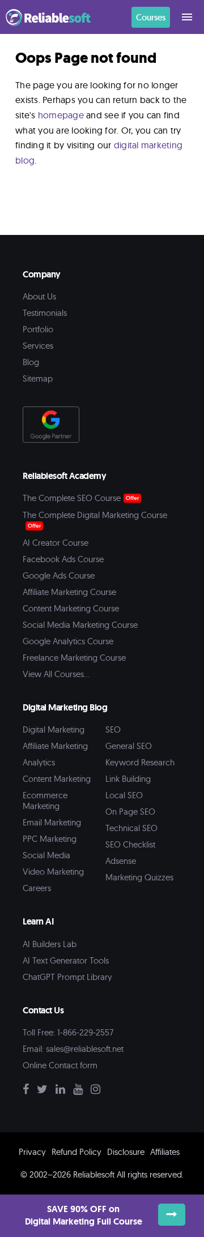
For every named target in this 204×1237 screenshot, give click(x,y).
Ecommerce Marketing (45, 800)
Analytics (39, 762)
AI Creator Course (55, 542)
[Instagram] (98, 1090)
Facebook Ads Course (63, 559)
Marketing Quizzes (139, 877)
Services (38, 345)
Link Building (128, 778)
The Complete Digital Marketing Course (95, 515)
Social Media (46, 855)
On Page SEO (130, 811)
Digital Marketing (53, 729)
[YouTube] (80, 1090)
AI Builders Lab (49, 944)
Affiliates (165, 1151)
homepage (61, 115)
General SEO (128, 746)
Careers (37, 888)
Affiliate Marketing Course (69, 592)
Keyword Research (140, 762)
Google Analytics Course (68, 641)
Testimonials (45, 312)
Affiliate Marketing (55, 746)
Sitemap (38, 378)
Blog (31, 362)
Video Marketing (53, 871)
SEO (113, 729)
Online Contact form (60, 1065)
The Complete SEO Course (72, 498)
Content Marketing (57, 778)
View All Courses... (56, 674)
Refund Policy (76, 1151)
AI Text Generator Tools (66, 960)
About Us (39, 296)
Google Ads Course (59, 575)
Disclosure (125, 1151)
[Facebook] (29, 1090)
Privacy (32, 1151)
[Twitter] (45, 1090)
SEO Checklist (130, 844)
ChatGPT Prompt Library (67, 976)
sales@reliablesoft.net (85, 1048)
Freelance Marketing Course (74, 657)
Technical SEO (131, 828)
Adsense (120, 860)
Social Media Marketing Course (80, 624)
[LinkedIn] (63, 1090)
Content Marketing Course (71, 608)
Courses (150, 17)
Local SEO (124, 795)
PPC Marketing (49, 838)
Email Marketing (52, 822)
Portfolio (38, 329)
